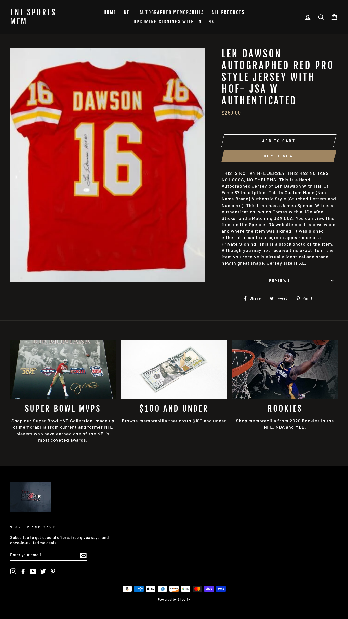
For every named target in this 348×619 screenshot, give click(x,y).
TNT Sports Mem (33, 17)
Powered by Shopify (174, 599)
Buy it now (278, 156)
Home (110, 12)
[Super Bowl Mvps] (63, 369)
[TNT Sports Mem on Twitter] (43, 571)
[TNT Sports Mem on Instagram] (13, 571)
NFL (128, 12)
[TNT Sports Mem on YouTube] (33, 571)
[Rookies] (285, 369)
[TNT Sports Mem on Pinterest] (53, 571)
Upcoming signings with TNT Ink (174, 21)
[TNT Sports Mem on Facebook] (23, 571)
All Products (228, 12)
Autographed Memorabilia (172, 12)
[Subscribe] (83, 555)
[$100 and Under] (174, 369)
